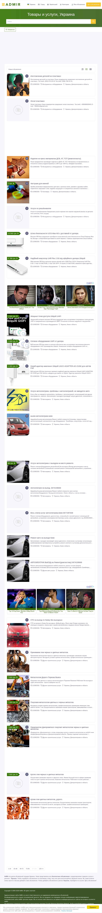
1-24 (9, 868)
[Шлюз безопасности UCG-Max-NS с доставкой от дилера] (18, 242)
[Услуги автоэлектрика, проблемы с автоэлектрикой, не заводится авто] (18, 400)
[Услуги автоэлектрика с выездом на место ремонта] (18, 472)
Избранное (11, 29)
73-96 (28, 868)
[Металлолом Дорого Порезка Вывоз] (18, 686)
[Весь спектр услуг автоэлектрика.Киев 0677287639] (18, 521)
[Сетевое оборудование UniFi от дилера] (18, 350)
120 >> (41, 868)
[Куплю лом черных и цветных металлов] (18, 783)
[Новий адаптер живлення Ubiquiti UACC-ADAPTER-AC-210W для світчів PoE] (18, 375)
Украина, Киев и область (68, 241)
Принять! (93, 907)
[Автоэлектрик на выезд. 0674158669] (18, 496)
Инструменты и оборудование (52, 84)
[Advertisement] (51, 47)
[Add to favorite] (26, 76)
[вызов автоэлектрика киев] (18, 425)
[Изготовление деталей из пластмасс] (18, 85)
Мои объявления (79, 4)
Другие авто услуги (48, 570)
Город (43, 4)
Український (53, 4)
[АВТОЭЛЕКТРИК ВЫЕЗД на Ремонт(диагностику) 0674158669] (18, 571)
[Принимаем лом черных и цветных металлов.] (18, 661)
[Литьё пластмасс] (18, 110)
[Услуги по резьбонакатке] (18, 217)
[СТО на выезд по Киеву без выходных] (18, 632)
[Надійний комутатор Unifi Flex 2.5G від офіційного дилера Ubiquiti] (18, 267)
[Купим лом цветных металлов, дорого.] (18, 808)
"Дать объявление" (90, 880)
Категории (65, 4)
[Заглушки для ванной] (18, 192)
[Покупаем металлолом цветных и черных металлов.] (18, 711)
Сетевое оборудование (50, 241)
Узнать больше (66, 910)
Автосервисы (46, 399)
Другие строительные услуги (51, 660)
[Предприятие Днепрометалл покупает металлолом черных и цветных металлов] (18, 736)
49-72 (21, 868)
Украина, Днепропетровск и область (77, 84)
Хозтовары (45, 191)
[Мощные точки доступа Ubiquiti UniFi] (18, 325)
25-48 (15, 868)
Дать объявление (94, 4)
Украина (32, 4)
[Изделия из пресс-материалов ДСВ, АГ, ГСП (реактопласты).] (18, 167)
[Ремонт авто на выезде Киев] (18, 546)
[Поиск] (93, 21)
